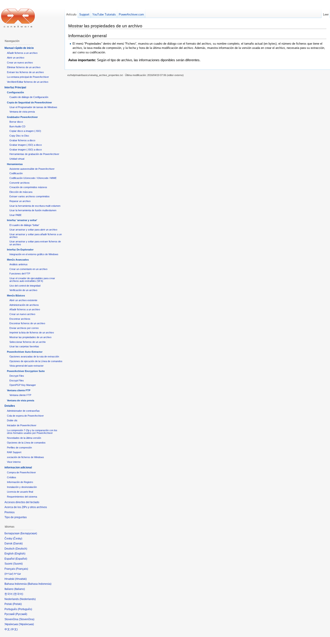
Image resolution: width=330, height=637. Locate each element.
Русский (21, 614)
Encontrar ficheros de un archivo (27, 323)
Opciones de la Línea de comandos (26, 442)
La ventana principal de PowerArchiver (28, 77)
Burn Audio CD (17, 126)
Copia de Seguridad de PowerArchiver (29, 102)
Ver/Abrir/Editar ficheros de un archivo (27, 81)
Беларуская (28, 533)
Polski (17, 604)
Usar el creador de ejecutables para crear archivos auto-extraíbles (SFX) (32, 279)
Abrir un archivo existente (23, 300)
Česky (17, 538)
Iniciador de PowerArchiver (21, 425)
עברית (8, 573)
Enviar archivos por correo (24, 328)
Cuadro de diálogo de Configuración (28, 97)
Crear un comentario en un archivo (28, 269)
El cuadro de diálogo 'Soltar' (24, 225)
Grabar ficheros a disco (22, 140)
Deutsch (21, 548)
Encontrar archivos (19, 318)
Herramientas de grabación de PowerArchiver (34, 154)
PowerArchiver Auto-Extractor (24, 351)
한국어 (18, 594)
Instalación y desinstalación (22, 487)
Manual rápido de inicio (19, 48)
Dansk (18, 543)
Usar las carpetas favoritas (24, 346)
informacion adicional (18, 467)
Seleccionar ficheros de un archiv (27, 342)
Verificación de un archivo (23, 290)
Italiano (19, 589)
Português (25, 609)
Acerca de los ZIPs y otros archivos (25, 507)
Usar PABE (15, 215)
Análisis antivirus (18, 264)
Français (22, 568)
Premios (9, 512)
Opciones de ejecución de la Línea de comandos (35, 361)
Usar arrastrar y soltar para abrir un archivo (33, 229)
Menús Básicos (16, 295)
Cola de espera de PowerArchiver (25, 415)
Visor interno (14, 462)
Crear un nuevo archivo (20, 62)
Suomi (18, 563)
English (19, 553)
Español (21, 558)
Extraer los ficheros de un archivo (25, 72)
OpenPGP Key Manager (22, 385)
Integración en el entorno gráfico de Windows (33, 254)
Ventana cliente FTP (18, 390)
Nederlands (27, 599)
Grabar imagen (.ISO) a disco (25, 144)
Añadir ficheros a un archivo (22, 53)
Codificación (16, 173)
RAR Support (14, 452)
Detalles (9, 405)
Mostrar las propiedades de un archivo (30, 337)
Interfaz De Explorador (20, 249)
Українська (26, 624)
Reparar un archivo (20, 201)
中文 (14, 629)
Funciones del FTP (19, 273)
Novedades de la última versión (24, 438)
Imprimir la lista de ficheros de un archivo (31, 332)
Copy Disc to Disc (19, 135)
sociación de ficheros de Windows (25, 457)
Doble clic (12, 420)
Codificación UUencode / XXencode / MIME (33, 178)
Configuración (15, 92)
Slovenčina (26, 619)
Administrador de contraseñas (23, 410)
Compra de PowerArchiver (21, 472)
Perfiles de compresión (19, 447)
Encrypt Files (16, 380)
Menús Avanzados (18, 259)
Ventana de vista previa (22, 111)
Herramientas (15, 164)
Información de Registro (20, 482)
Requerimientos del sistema (22, 496)
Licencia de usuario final (20, 491)
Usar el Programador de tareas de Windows (33, 107)
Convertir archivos (19, 182)
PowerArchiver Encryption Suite (26, 371)
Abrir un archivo (15, 57)
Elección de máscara (20, 192)
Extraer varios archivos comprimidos (29, 196)
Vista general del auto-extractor (26, 365)
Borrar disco (16, 121)
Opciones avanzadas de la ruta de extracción (34, 356)
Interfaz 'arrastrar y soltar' (22, 220)
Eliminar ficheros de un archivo (23, 67)
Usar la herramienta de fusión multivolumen (32, 210)
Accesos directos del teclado (21, 502)
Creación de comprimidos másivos (28, 187)
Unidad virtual (16, 158)
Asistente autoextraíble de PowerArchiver (32, 168)
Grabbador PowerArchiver (22, 117)
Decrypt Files (16, 375)
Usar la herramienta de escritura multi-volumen (34, 205)
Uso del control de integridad (24, 285)
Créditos (11, 477)
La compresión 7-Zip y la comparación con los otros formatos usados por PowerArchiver (32, 432)
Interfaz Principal (15, 87)
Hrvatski (21, 578)
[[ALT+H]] (18, 18)
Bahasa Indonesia (39, 583)
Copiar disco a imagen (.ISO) (25, 131)
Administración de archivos (24, 305)
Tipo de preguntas (15, 517)
